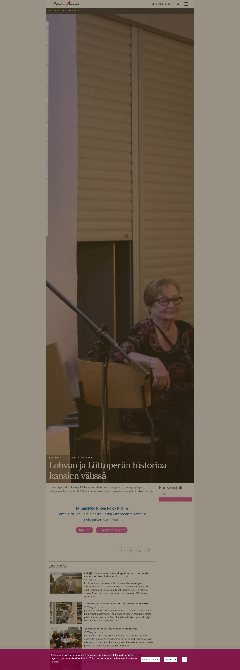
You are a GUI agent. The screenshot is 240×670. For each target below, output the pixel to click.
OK (184, 659)
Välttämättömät (150, 659)
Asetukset (171, 659)
